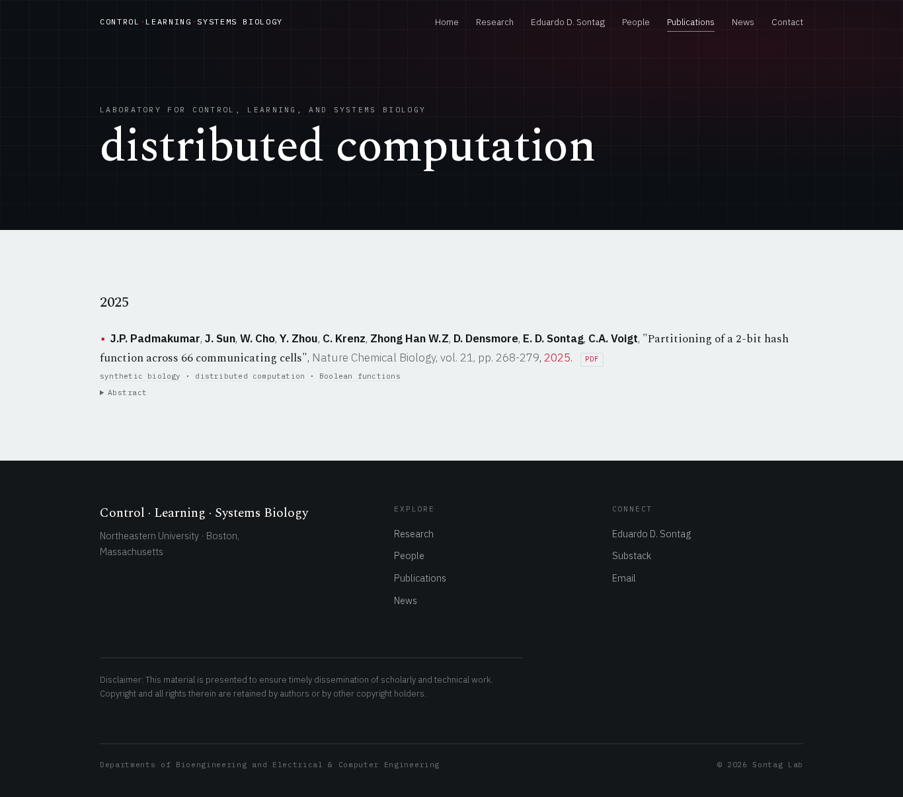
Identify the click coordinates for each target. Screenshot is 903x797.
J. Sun (220, 338)
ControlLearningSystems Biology (191, 21)
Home (447, 22)
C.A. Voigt (613, 338)
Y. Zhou (299, 338)
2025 (557, 357)
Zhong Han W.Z (409, 338)
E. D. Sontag (553, 338)
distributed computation (250, 376)
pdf (591, 359)
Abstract (127, 392)
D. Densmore (485, 338)
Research (495, 22)
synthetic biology (140, 376)
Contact (787, 22)
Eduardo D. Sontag (568, 22)
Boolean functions (360, 376)
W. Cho (257, 338)
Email (624, 578)
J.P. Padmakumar (155, 338)
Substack (631, 555)
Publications (691, 22)
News (743, 22)
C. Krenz (344, 338)
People (636, 22)
